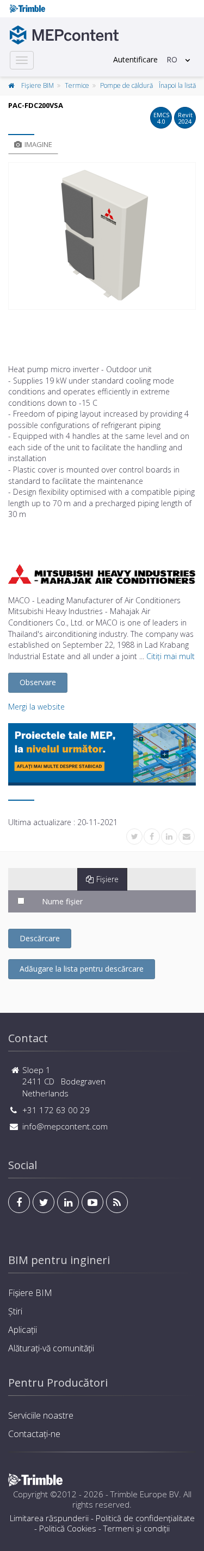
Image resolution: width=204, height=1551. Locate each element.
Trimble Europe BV (144, 1494)
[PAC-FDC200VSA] (102, 236)
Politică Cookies (67, 1528)
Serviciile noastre (40, 1415)
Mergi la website (36, 706)
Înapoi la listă (177, 85)
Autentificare (135, 59)
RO (171, 59)
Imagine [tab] (38, 144)
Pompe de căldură (126, 85)
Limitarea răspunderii (49, 1517)
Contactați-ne (34, 1434)
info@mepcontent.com (65, 1126)
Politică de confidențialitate (145, 1517)
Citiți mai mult (170, 656)
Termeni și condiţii (136, 1528)
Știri (15, 1311)
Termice (77, 85)
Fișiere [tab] (107, 879)
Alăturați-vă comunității (51, 1348)
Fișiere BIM (37, 85)
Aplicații (22, 1330)
